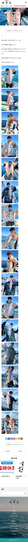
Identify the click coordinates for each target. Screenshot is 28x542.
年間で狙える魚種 (14, 516)
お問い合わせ (14, 531)
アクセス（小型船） (14, 526)
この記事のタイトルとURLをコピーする (14, 30)
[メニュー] (26, 2)
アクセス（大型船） (14, 528)
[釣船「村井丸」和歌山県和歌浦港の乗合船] (14, 501)
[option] (7, 472)
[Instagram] (14, 506)
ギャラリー (14, 518)
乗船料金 (14, 521)
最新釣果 (14, 510)
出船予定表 (14, 513)
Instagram (14, 533)
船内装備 (14, 523)
